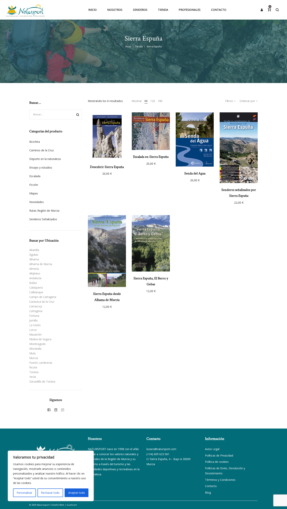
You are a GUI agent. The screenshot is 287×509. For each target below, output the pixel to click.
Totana (33, 372)
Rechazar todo (50, 493)
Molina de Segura (40, 339)
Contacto (211, 486)
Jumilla (33, 320)
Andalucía (35, 278)
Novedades (36, 202)
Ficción (33, 185)
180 (160, 101)
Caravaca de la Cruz (41, 301)
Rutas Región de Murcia (44, 210)
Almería (34, 269)
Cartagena (35, 311)
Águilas (33, 254)
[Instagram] (62, 409)
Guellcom (72, 504)
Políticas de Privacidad (219, 455)
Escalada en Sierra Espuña (150, 156)
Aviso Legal (212, 449)
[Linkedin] (55, 409)
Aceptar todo (76, 493)
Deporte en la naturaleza (45, 159)
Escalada (34, 176)
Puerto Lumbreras (40, 363)
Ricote (33, 367)
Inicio (128, 46)
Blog (208, 492)
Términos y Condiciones (220, 480)
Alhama (34, 259)
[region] (51, 476)
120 (152, 101)
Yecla (32, 377)
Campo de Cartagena (42, 297)
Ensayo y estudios (40, 167)
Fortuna (34, 316)
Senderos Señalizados (43, 219)
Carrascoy (35, 306)
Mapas (33, 193)
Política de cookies (217, 462)
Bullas (33, 283)
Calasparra (36, 287)
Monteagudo (37, 344)
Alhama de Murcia (40, 264)
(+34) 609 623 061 (157, 454)
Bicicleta (34, 141)
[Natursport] (25, 10)
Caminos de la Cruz (41, 150)
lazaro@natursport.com (161, 449)
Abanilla (34, 250)
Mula (32, 353)
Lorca (33, 330)
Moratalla (35, 348)
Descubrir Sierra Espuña (107, 167)
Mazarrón (35, 334)
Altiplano (34, 273)
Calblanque (36, 292)
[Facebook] (48, 409)
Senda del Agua (194, 173)
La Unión (35, 325)
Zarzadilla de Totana (42, 381)
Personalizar (24, 493)
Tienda (139, 46)
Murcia (33, 358)
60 (146, 101)
